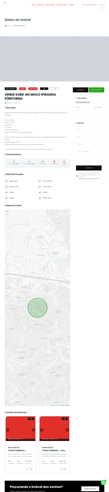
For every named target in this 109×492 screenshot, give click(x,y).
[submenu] (102, 5)
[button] (7, 211)
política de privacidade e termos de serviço (88, 178)
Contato (71, 5)
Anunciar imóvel (62, 5)
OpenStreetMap (60, 405)
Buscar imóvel (50, 5)
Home (34, 5)
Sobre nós (40, 5)
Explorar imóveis (90, 489)
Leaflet (53, 405)
